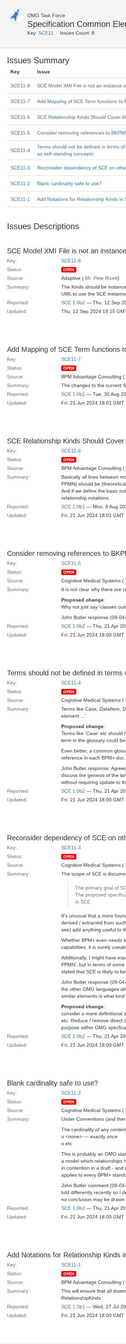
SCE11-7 (20, 101)
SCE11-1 (20, 199)
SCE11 (46, 33)
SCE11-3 (20, 167)
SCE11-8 (20, 85)
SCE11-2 (20, 183)
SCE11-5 (20, 133)
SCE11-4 (20, 150)
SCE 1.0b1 (73, 394)
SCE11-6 (20, 117)
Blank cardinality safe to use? (69, 183)
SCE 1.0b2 (73, 302)
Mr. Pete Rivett (101, 278)
